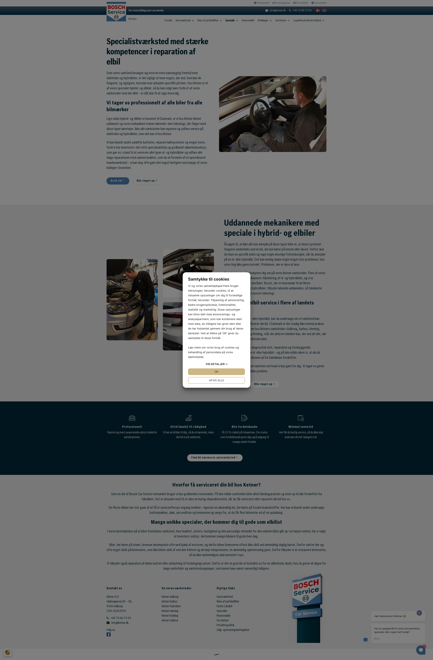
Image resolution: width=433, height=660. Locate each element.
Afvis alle (216, 380)
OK (216, 371)
